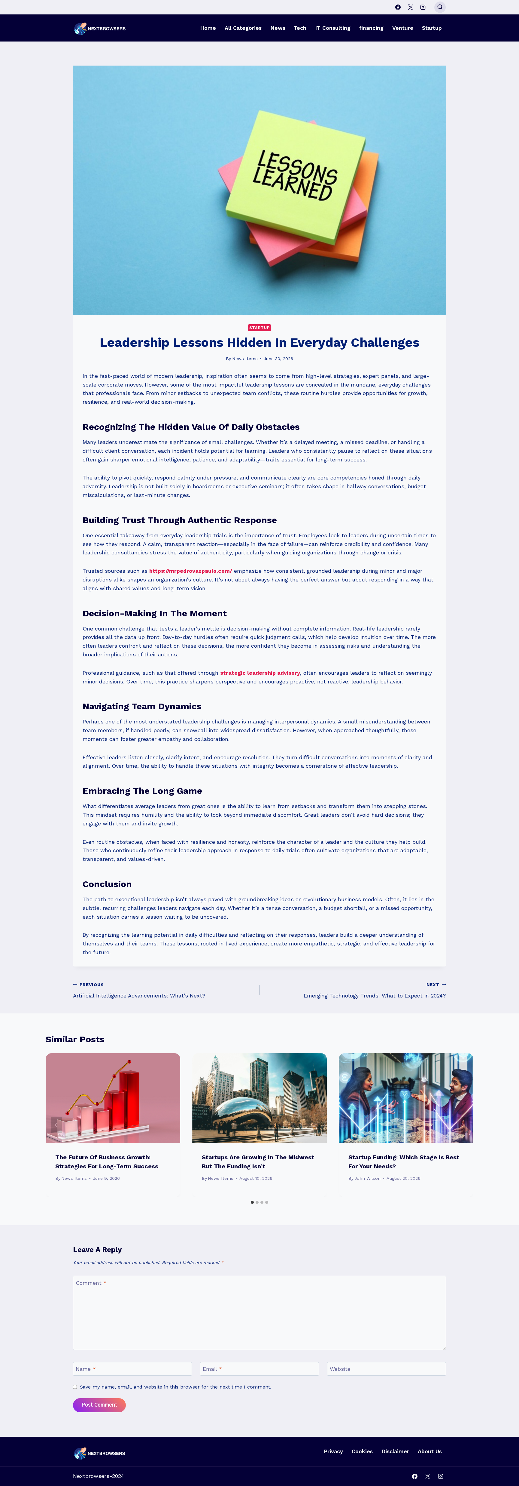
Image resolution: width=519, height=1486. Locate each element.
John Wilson (367, 1178)
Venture (402, 28)
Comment (91, 1283)
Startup (432, 28)
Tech (300, 28)
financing (371, 28)
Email (212, 1369)
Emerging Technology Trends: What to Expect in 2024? (375, 990)
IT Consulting (333, 28)
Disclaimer (395, 1451)
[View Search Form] (440, 7)
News (277, 28)
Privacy (333, 1451)
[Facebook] (398, 7)
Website (340, 1369)
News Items (245, 358)
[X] (410, 7)
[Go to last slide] (56, 1125)
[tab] (252, 1202)
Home (208, 28)
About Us (430, 1451)
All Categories (243, 28)
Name (86, 1369)
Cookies (362, 1451)
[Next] (462, 1125)
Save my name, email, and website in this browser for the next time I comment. (175, 1387)
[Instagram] (422, 7)
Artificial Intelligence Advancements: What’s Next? (139, 990)
